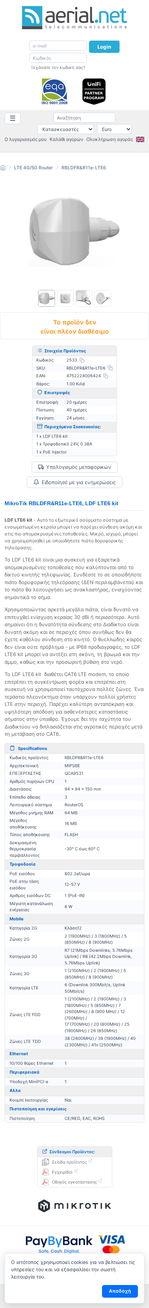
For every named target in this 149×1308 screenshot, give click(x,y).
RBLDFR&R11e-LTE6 (84, 167)
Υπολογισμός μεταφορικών (78, 467)
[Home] (3, 169)
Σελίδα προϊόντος (69, 1162)
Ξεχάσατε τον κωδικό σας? (58, 67)
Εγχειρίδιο (62, 1172)
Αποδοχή (120, 1291)
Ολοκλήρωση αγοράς (109, 139)
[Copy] (81, 360)
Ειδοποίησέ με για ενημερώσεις (79, 482)
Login (104, 47)
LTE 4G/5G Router (33, 167)
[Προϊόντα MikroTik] (74, 1205)
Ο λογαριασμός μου (26, 139)
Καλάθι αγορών (66, 139)
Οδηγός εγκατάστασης (74, 1182)
